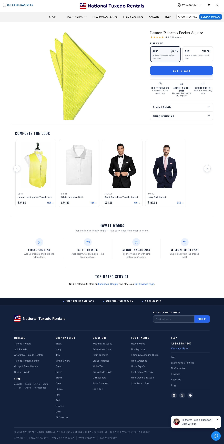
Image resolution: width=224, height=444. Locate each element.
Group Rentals (187, 16)
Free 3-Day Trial (133, 16)
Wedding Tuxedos (102, 343)
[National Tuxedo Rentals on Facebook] (174, 395)
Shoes (27, 387)
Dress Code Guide (102, 372)
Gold (58, 411)
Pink (58, 394)
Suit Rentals (20, 349)
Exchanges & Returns (182, 362)
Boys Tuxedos (100, 383)
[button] (217, 5)
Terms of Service (63, 438)
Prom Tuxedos (100, 354)
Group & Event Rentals (26, 366)
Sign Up (202, 319)
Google (114, 284)
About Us (176, 379)
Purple (59, 388)
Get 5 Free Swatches (20, 4)
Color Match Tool (140, 383)
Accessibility (108, 438)
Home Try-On (138, 366)
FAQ (173, 356)
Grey (58, 366)
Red (58, 400)
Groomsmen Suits (102, 349)
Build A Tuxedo (210, 16)
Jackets (18, 384)
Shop (52, 16)
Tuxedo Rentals (22, 343)
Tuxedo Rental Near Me (27, 360)
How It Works (74, 16)
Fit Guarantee (178, 368)
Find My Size (138, 349)
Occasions (100, 337)
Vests (45, 384)
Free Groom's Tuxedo (142, 377)
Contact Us (178, 348)
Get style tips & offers (166, 312)
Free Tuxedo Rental (105, 16)
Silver (59, 372)
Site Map (19, 438)
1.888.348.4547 (181, 343)
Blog (173, 385)
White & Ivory (63, 360)
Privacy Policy (38, 438)
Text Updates (87, 438)
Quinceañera (99, 377)
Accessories (40, 387)
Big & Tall (97, 388)
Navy (58, 349)
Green (59, 383)
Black (59, 343)
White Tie (98, 366)
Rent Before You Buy (142, 372)
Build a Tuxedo (22, 372)
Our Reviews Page (144, 284)
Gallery (154, 16)
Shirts (37, 384)
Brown (59, 377)
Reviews (175, 374)
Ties (19, 387)
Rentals (19, 337)
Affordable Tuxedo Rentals (28, 354)
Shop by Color (65, 337)
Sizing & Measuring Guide (144, 354)
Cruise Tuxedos (101, 360)
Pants (28, 384)
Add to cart (181, 70)
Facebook (103, 284)
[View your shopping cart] (209, 5)
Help (168, 16)
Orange (60, 406)
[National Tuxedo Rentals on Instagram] (182, 395)
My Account (190, 4)
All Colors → (62, 417)
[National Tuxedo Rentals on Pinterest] (190, 395)
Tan (58, 354)
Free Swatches (139, 360)
